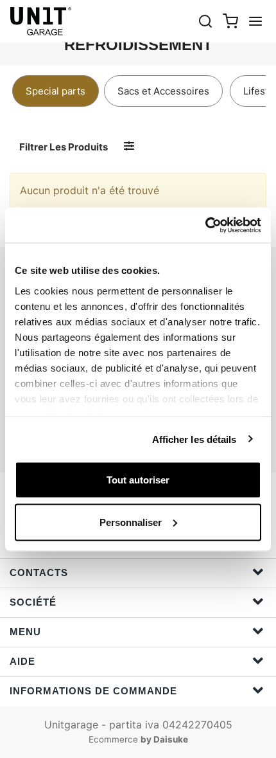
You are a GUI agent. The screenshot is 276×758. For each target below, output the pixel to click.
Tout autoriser (138, 479)
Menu (25, 631)
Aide (22, 661)
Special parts (55, 91)
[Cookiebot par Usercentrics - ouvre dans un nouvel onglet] (205, 225)
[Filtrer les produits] (129, 146)
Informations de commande (93, 690)
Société (33, 602)
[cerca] (205, 21)
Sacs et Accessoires (163, 91)
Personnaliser (130, 521)
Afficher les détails (194, 438)
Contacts (39, 572)
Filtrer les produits (63, 147)
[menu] (255, 21)
